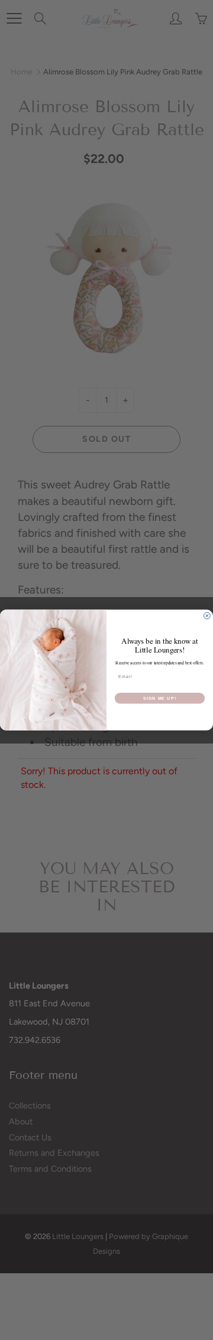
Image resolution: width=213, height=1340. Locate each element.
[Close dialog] (207, 615)
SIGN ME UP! (159, 698)
